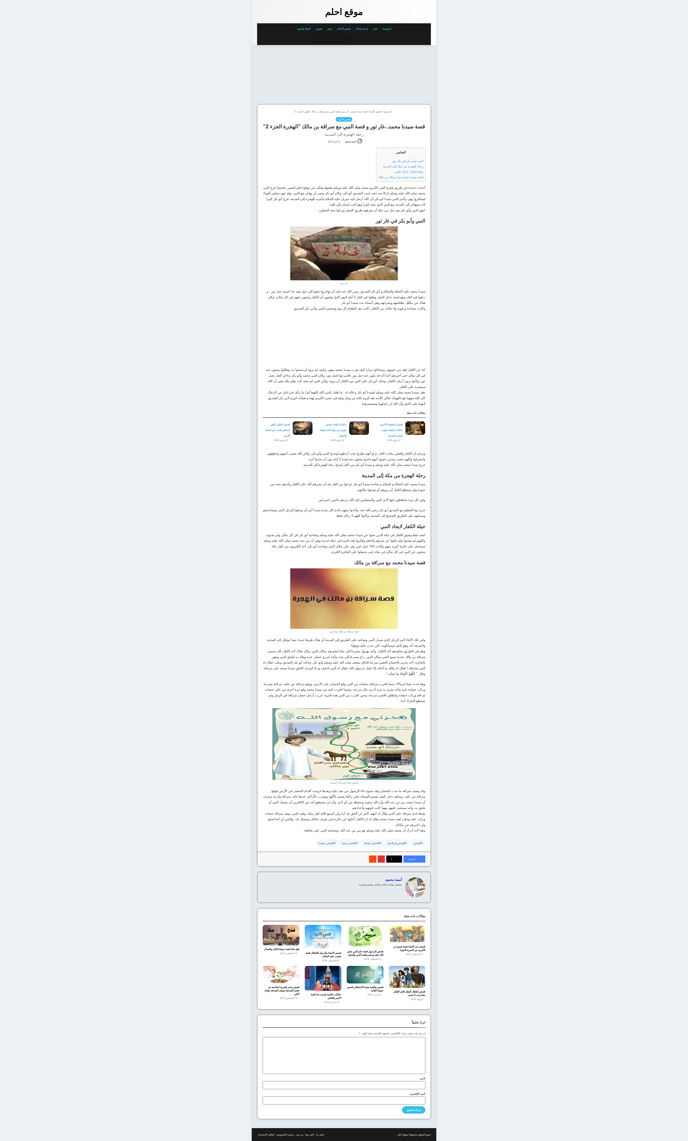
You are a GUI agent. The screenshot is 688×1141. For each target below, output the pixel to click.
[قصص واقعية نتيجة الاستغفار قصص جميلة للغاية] (365, 974)
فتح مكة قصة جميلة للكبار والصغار (281, 948)
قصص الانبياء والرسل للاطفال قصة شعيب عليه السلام (323, 954)
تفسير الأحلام (344, 28)
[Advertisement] (406, 74)
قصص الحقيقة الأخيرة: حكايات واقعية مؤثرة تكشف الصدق (391, 430)
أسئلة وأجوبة (304, 28)
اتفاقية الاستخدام (266, 1134)
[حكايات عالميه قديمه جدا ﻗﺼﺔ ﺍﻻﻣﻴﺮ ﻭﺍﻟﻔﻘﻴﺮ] (323, 978)
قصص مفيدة (326, 843)
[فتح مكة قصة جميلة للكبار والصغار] (281, 935)
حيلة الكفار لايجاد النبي (409, 171)
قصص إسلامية (396, 843)
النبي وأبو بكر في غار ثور (407, 161)
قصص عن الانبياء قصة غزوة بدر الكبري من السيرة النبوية (409, 948)
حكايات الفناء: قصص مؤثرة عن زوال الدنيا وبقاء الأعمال (333, 430)
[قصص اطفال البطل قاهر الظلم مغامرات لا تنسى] (407, 977)
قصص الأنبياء (375, 111)
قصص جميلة (371, 843)
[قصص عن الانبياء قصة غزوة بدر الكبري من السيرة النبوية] (407, 934)
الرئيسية (387, 28)
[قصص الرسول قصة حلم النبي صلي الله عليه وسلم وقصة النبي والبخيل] (365, 936)
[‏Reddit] (372, 859)
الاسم (422, 1078)
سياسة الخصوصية (285, 1134)
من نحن (299, 1134)
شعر (329, 28)
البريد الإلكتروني (417, 1093)
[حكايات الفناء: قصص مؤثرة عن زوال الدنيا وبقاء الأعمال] (359, 428)
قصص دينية (349, 843)
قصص (319, 28)
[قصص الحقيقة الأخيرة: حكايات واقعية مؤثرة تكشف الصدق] (415, 428)
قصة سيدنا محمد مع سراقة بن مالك (400, 177)
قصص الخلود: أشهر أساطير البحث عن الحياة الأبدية (277, 430)
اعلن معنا (309, 1134)
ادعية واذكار (362, 28)
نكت (375, 28)
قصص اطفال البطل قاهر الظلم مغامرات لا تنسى (409, 993)
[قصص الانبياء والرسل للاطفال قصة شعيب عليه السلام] (323, 937)
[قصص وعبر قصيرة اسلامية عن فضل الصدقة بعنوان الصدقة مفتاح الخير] (281, 974)
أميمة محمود (350, 141)
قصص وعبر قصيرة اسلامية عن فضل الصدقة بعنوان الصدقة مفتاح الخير (282, 990)
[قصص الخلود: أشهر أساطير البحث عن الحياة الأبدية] (302, 428)
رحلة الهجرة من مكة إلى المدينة (403, 166)
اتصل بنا (320, 1134)
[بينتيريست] (381, 859)
